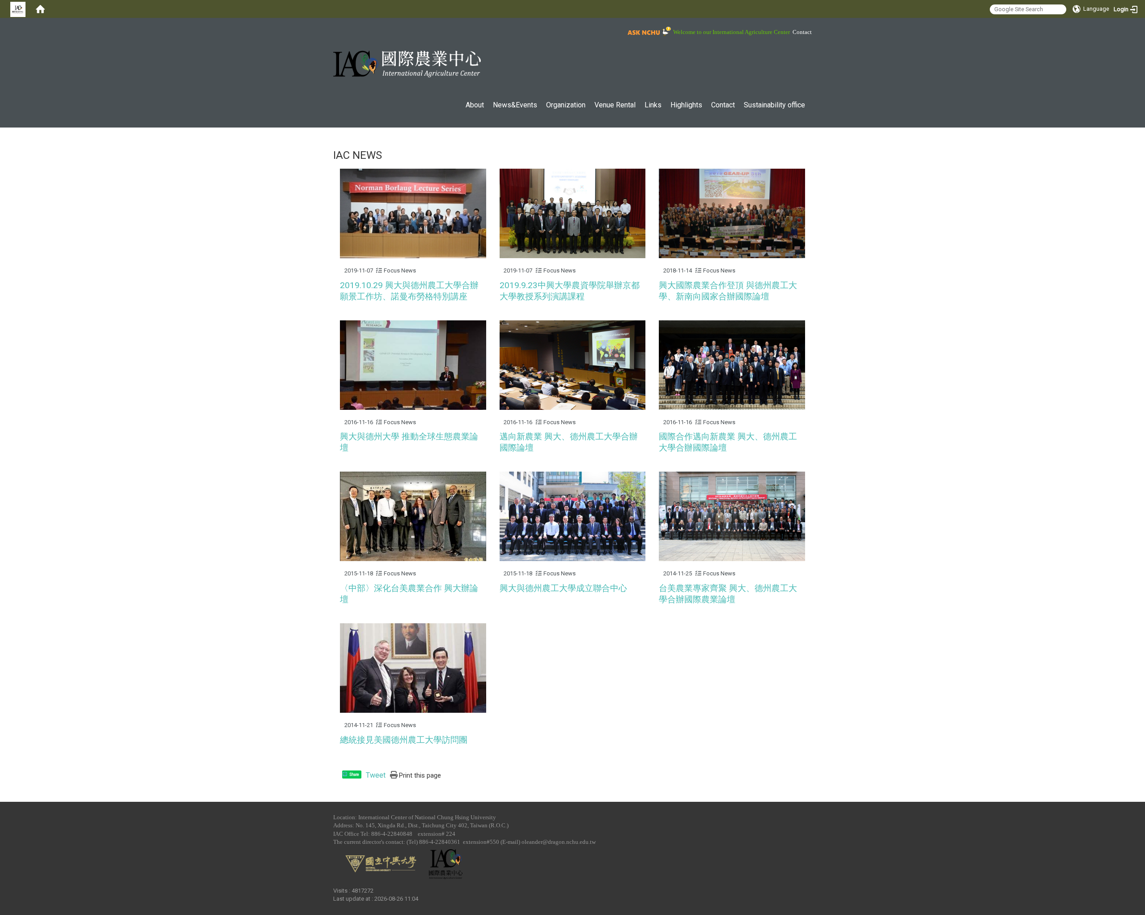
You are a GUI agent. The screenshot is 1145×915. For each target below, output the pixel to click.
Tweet (376, 775)
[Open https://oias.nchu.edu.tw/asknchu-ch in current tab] (648, 31)
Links (653, 105)
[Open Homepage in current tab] (40, 9)
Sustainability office (774, 105)
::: (329, 29)
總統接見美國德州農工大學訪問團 (403, 740)
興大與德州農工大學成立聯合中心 (563, 588)
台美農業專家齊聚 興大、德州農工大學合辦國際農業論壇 (728, 593)
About (475, 105)
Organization (565, 105)
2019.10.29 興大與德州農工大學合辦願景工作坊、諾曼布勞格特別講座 (409, 291)
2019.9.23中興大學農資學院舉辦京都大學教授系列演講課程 (570, 291)
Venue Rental (615, 105)
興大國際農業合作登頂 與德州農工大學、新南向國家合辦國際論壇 (728, 291)
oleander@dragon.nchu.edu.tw (559, 841)
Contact (802, 32)
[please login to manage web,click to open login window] (18, 9)
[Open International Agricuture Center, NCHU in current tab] (407, 64)
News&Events (515, 105)
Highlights (686, 105)
